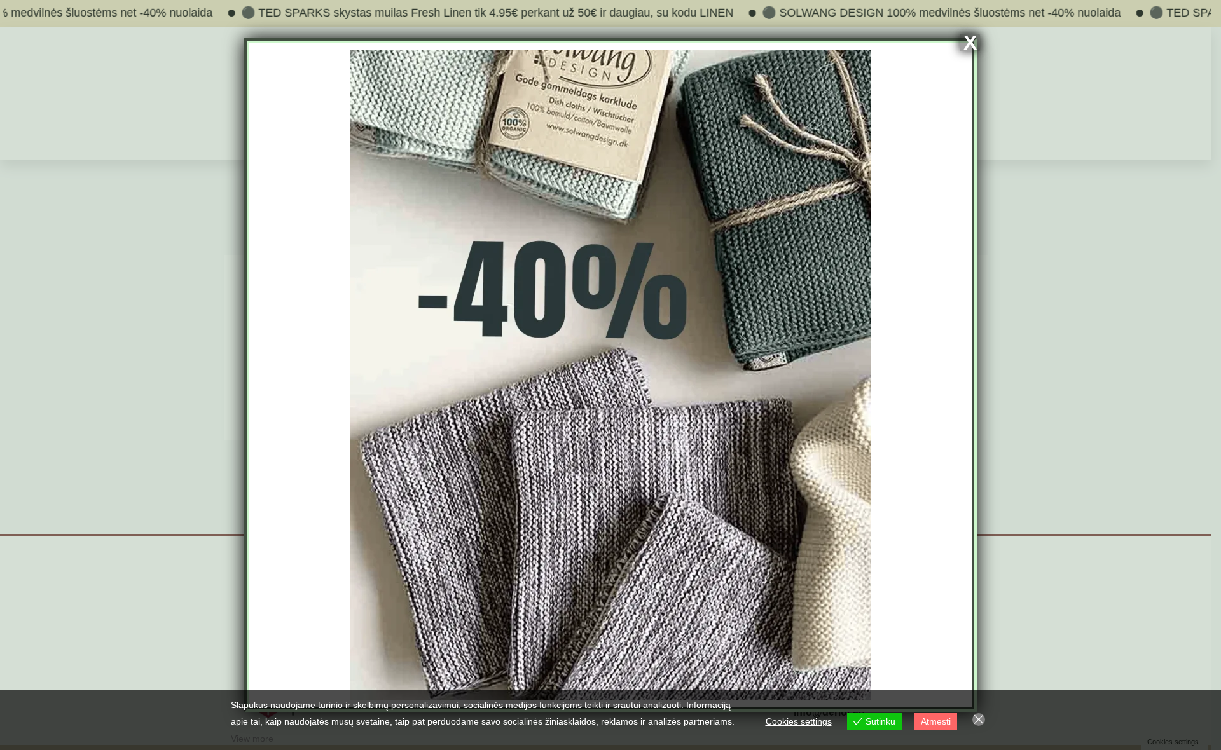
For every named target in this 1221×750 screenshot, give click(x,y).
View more (252, 738)
